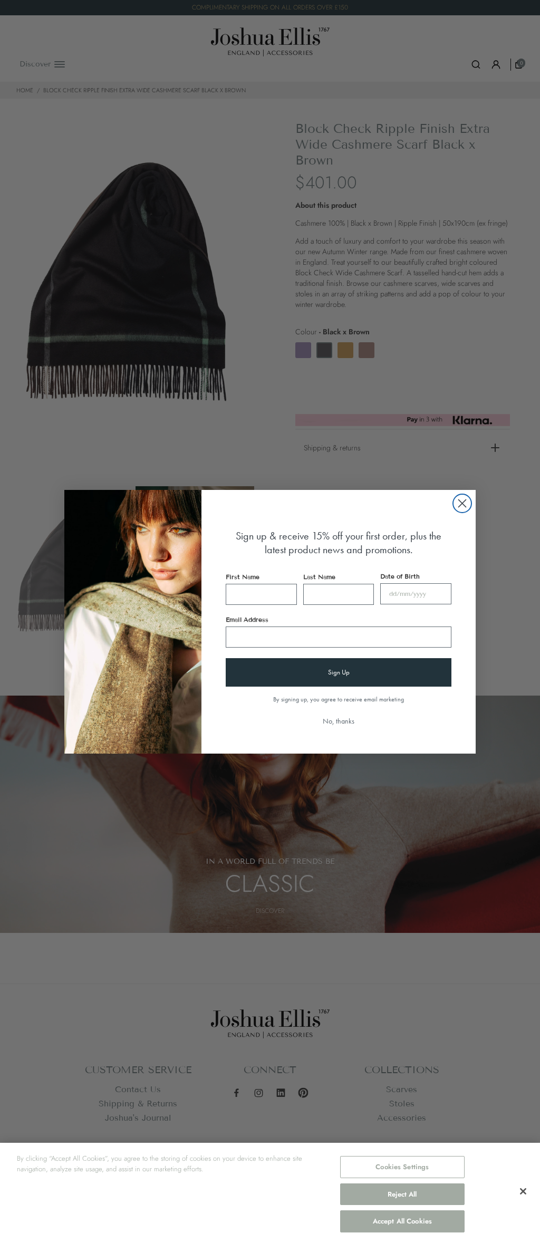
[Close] (523, 1191)
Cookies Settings (402, 1167)
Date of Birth (400, 576)
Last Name (319, 577)
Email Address (247, 619)
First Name (242, 577)
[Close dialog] (462, 503)
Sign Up (339, 672)
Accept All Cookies (402, 1221)
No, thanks (338, 721)
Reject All (402, 1194)
